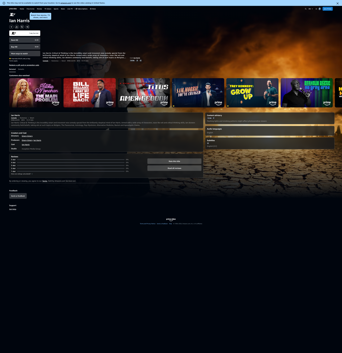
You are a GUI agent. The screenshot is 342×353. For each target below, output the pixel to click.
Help (170, 223)
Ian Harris (137, 58)
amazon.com (66, 3)
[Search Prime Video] (305, 9)
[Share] (27, 27)
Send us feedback (162, 223)
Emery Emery (27, 136)
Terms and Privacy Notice (147, 223)
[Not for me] (22, 27)
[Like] (17, 27)
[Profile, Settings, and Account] (320, 9)
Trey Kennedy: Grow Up (252, 92)
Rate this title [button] (174, 161)
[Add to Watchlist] (11, 27)
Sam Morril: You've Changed (198, 92)
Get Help (12, 209)
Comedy (45, 61)
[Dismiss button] (337, 3)
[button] (22, 174)
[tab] (12, 69)
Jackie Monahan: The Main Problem (35, 92)
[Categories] (316, 9)
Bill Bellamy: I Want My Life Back (90, 92)
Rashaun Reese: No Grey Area (307, 92)
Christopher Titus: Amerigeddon (144, 92)
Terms (44, 181)
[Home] (13, 9)
